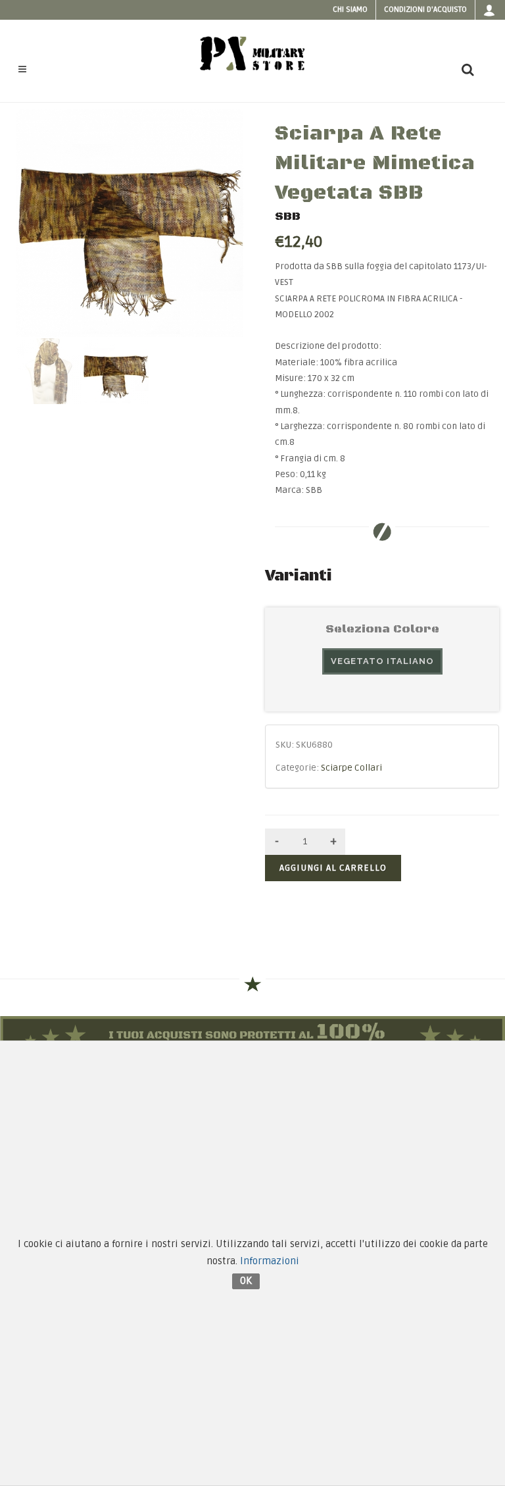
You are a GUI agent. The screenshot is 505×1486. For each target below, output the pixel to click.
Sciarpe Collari (351, 768)
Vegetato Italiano (382, 661)
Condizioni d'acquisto (425, 9)
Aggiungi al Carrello (333, 867)
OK (246, 1281)
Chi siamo (350, 9)
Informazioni (269, 1261)
